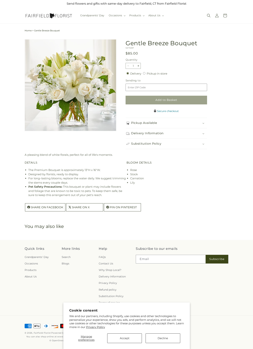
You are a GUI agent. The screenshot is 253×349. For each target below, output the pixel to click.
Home (28, 30)
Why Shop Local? (110, 270)
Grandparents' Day (37, 257)
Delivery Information (112, 276)
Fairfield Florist (42, 333)
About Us (31, 276)
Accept (124, 338)
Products (30, 270)
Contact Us (106, 263)
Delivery (136, 73)
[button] (116, 15)
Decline (163, 338)
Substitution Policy (111, 296)
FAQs (102, 257)
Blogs (65, 263)
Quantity (131, 59)
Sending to (139, 81)
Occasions (31, 263)
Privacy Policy (95, 327)
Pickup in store (157, 73)
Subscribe (216, 259)
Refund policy (107, 289)
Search (66, 257)
